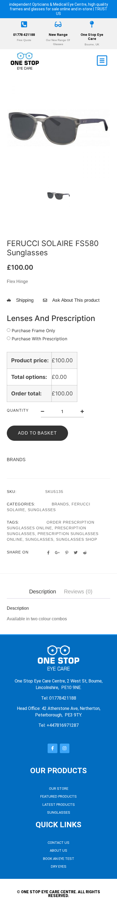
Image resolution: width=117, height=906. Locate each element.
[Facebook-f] (52, 748)
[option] (58, 128)
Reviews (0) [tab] (78, 591)
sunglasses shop (76, 539)
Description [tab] (42, 591)
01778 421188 (24, 35)
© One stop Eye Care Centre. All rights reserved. (58, 894)
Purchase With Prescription (39, 338)
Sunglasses (42, 510)
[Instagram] (64, 748)
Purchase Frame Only (33, 330)
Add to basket (37, 433)
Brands (60, 504)
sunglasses (39, 539)
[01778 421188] (24, 24)
